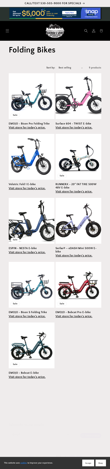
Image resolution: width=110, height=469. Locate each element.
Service (45, 410)
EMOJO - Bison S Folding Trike (28, 312)
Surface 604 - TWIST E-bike (73, 123)
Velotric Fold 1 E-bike (22, 184)
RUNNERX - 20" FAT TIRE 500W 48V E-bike (76, 186)
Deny (100, 463)
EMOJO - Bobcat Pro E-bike (73, 312)
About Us (72, 410)
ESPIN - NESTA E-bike (23, 248)
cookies (23, 463)
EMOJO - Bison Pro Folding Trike (29, 123)
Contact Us (87, 410)
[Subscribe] (67, 435)
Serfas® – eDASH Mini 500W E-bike (76, 250)
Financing (58, 410)
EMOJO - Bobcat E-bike (24, 372)
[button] (7, 31)
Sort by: (50, 67)
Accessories (31, 410)
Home (17, 410)
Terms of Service (64, 417)
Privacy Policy (44, 417)
